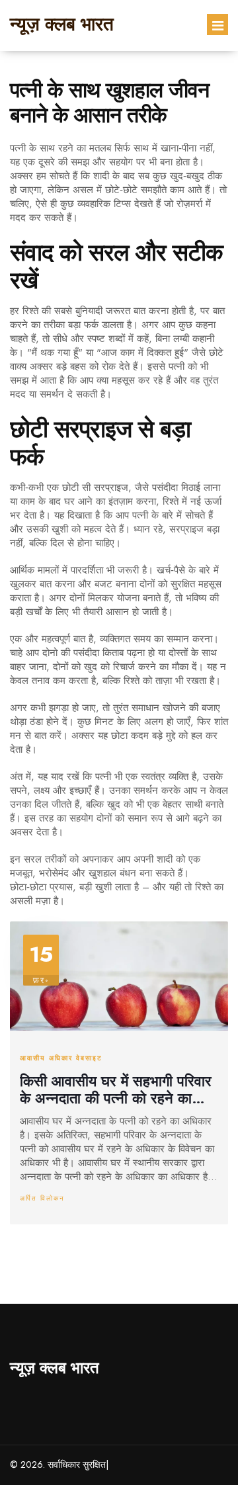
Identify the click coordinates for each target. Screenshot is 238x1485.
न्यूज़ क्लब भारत (62, 24)
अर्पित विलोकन (42, 1198)
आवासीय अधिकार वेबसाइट (61, 1058)
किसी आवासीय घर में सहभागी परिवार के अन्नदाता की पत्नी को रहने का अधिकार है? (116, 1089)
